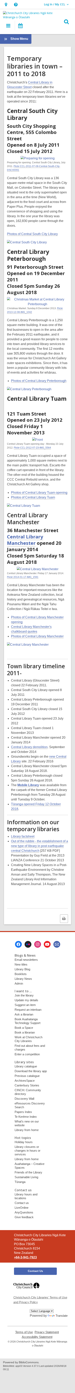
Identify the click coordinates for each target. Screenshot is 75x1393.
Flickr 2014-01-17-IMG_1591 (22, 577)
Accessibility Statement (37, 1337)
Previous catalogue (27, 1075)
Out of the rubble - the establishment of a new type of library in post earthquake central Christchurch (39, 845)
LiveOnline (21, 1207)
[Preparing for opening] (38, 158)
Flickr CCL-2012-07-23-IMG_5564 (32, 447)
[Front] (37, 439)
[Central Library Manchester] (37, 569)
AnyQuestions (24, 1212)
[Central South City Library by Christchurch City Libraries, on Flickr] (27, 242)
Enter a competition (27, 1054)
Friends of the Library (28, 1172)
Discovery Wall (24, 1098)
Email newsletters (26, 959)
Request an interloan (28, 1009)
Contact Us (35, 1271)
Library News (23, 978)
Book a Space (24, 1027)
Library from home (27, 1130)
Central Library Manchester (25, 539)
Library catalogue (26, 1066)
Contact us (22, 1203)
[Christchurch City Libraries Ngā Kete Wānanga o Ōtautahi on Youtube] (47, 944)
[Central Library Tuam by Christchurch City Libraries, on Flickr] (23, 505)
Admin (19, 983)
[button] (6, 4)
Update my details (26, 1000)
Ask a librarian (24, 1014)
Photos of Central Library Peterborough (38, 380)
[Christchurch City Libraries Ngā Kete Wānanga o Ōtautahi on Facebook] (18, 944)
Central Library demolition (29, 747)
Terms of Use (24, 1332)
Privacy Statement (47, 1332)
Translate (62, 1315)
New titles (21, 964)
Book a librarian (25, 1032)
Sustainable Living (26, 1177)
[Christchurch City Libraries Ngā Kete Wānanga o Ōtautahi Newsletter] (56, 944)
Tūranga (20, 1182)
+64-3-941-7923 (25, 1257)
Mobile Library (28, 785)
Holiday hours (24, 1142)
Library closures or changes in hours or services (27, 1150)
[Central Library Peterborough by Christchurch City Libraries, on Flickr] (29, 389)
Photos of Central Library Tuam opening (39, 492)
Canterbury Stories (27, 1085)
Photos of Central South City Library (32, 234)
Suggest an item (25, 1005)
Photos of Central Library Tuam (33, 497)
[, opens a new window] (26, 1290)
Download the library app (31, 1071)
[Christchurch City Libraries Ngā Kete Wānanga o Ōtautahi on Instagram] (37, 944)
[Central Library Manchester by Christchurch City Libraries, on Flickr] (28, 644)
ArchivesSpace (25, 1080)
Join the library (24, 995)
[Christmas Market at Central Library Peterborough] (37, 304)
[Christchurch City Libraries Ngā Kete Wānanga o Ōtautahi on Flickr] (28, 944)
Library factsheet (22, 836)
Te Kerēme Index (26, 1116)
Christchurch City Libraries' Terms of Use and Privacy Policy (40, 1300)
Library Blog (22, 969)
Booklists (21, 974)
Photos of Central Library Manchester (37, 636)
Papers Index (23, 1112)
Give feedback (24, 1217)
